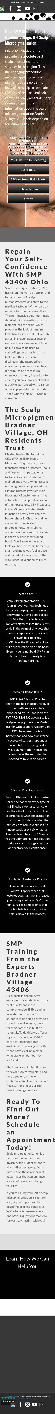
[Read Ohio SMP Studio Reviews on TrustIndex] (8, 1403)
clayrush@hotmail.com (35, 2)
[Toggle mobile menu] (49, 16)
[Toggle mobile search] (44, 16)
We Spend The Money (27, 1399)
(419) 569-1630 (17, 2)
